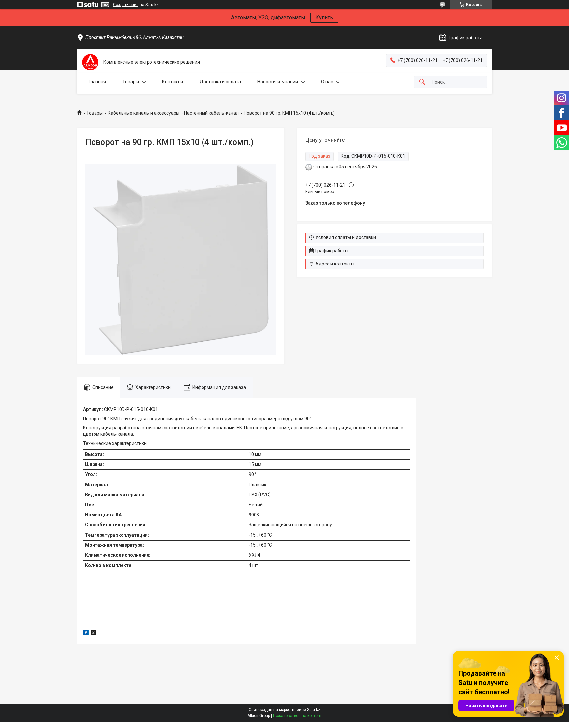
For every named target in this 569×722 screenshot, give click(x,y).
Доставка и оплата (220, 81)
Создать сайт (125, 4)
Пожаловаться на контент (297, 715)
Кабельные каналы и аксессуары (143, 113)
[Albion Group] (90, 62)
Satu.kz (313, 710)
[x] (93, 633)
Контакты (172, 81)
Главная (97, 81)
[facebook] (86, 633)
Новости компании (277, 81)
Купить (324, 17)
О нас (327, 81)
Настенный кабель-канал (211, 113)
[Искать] (422, 82)
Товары (130, 81)
